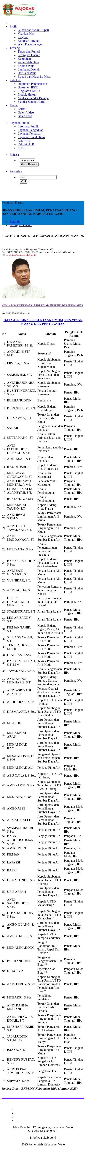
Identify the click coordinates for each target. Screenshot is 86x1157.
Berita (21, 109)
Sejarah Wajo (26, 66)
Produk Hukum (27, 94)
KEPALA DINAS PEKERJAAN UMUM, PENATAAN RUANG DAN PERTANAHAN (42, 305)
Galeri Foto (25, 116)
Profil (13, 26)
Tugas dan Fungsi (29, 51)
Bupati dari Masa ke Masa (34, 76)
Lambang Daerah (29, 69)
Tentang (15, 48)
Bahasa (14, 154)
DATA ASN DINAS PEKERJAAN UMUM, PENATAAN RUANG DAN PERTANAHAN (43, 321)
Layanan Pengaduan (30, 130)
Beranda (15, 221)
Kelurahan (24, 58)
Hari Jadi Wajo (27, 73)
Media (14, 105)
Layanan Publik (20, 122)
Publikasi (15, 80)
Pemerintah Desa (28, 62)
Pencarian (16, 171)
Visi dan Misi (26, 33)
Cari (23, 181)
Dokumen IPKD (28, 87)
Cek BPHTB (26, 144)
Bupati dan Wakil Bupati (33, 30)
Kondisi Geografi (29, 40)
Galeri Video (26, 112)
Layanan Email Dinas (31, 137)
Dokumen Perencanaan (32, 83)
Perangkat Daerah (29, 55)
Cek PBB (24, 140)
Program (23, 37)
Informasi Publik (28, 126)
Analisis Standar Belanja (33, 98)
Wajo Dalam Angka (30, 44)
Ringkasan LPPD (29, 91)
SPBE (21, 148)
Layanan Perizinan (29, 133)
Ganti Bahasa (29, 164)
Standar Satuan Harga (31, 101)
